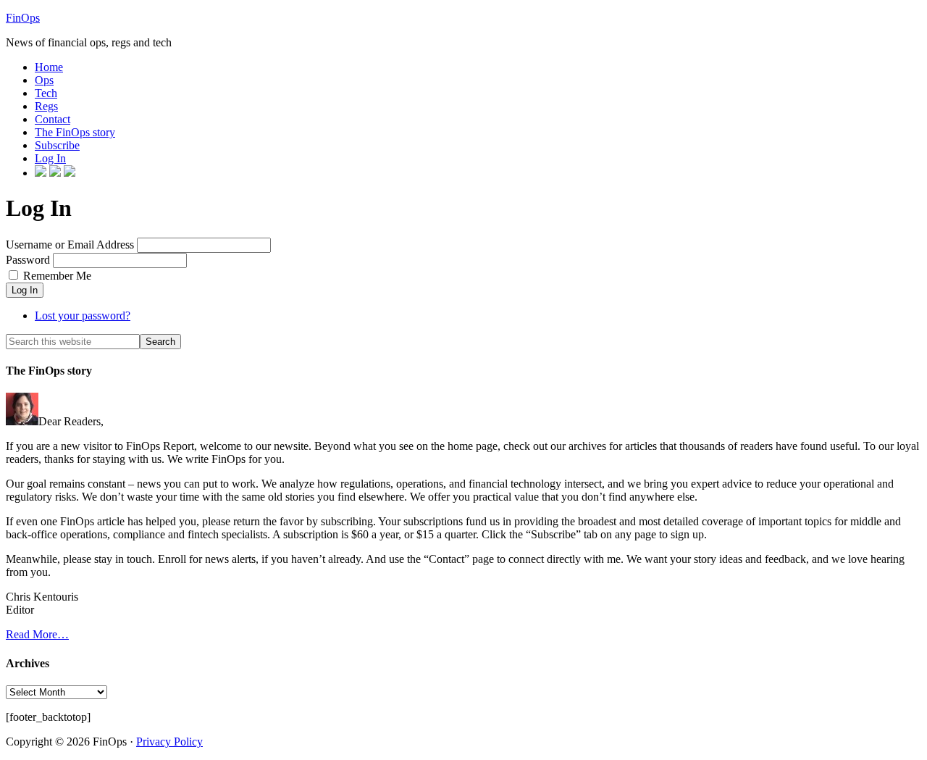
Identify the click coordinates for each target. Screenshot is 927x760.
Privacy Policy (169, 741)
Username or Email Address (70, 244)
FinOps (23, 18)
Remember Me (57, 276)
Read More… (37, 634)
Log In (25, 290)
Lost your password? (82, 315)
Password (28, 260)
